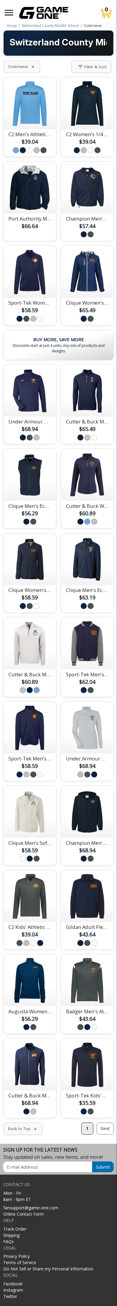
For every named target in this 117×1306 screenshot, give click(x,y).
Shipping (11, 1235)
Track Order (14, 1229)
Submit (103, 1167)
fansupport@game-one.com (30, 1208)
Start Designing (30, 118)
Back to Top (23, 1128)
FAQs (8, 1241)
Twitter (10, 1296)
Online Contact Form (23, 1214)
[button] (9, 12)
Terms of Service (19, 1262)
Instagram (13, 1290)
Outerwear (21, 66)
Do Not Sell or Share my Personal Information (48, 1269)
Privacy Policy (16, 1256)
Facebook (12, 1284)
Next (105, 1128)
